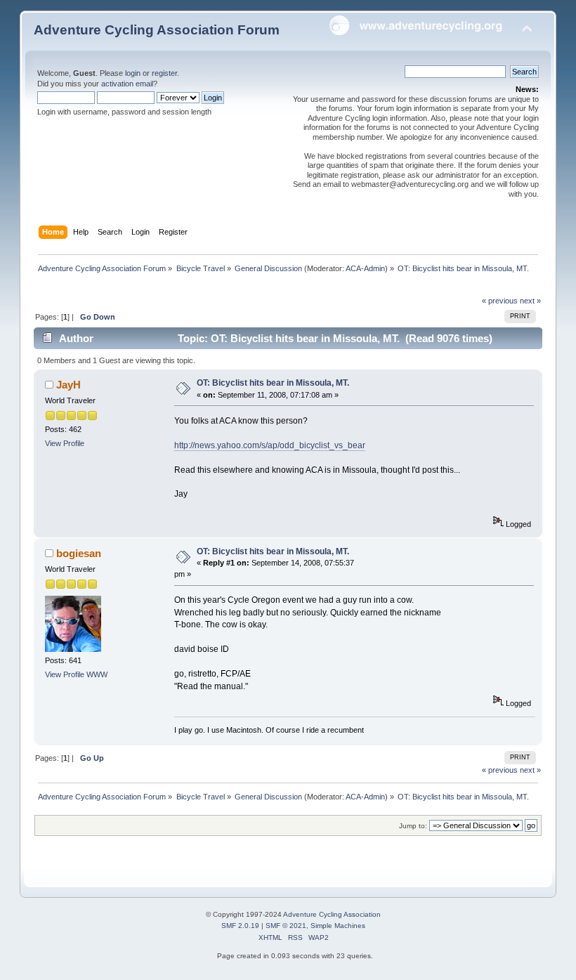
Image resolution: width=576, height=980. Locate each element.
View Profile (64, 443)
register (164, 73)
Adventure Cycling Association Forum (157, 29)
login (132, 73)
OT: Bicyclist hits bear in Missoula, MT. (273, 383)
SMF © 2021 (286, 925)
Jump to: (413, 826)
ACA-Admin (365, 268)
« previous (500, 300)
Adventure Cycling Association (332, 914)
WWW (96, 674)
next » (530, 300)
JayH (68, 385)
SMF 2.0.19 (240, 925)
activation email (127, 83)
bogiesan (78, 553)
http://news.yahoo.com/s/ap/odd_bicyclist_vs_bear (269, 445)
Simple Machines (337, 925)
